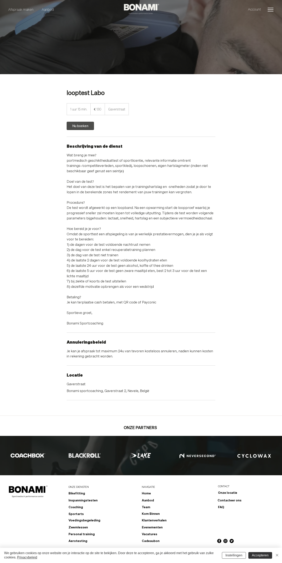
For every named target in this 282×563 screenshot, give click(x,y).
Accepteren (260, 555)
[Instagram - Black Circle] (225, 541)
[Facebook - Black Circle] (219, 541)
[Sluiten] (277, 555)
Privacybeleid (27, 557)
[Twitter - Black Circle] (232, 541)
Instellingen (233, 555)
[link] (80, 126)
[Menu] (270, 9)
